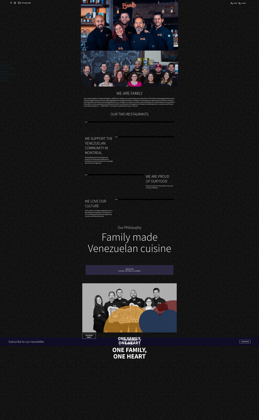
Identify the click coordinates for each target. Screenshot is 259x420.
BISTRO (231, 3)
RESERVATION (248, 3)
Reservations (7, 74)
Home (3, 62)
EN (128, 84)
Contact (4, 80)
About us (5, 65)
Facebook (11, 3)
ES (134, 84)
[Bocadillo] (129, 5)
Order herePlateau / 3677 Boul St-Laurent (129, 270)
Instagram (14, 3)
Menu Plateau (7, 68)
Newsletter (19, 3)
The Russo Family (89, 336)
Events (3, 71)
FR (122, 84)
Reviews (4, 77)
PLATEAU (239, 3)
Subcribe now (245, 341)
